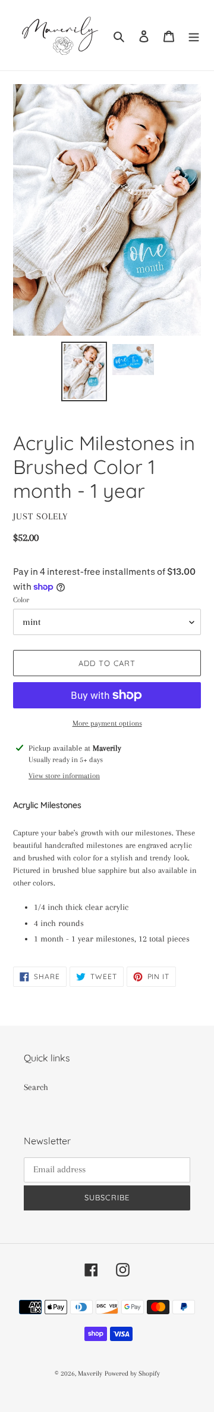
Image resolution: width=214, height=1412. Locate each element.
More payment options (107, 723)
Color (21, 600)
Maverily (90, 1373)
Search (36, 1087)
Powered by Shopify (132, 1373)
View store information (64, 776)
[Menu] (193, 35)
